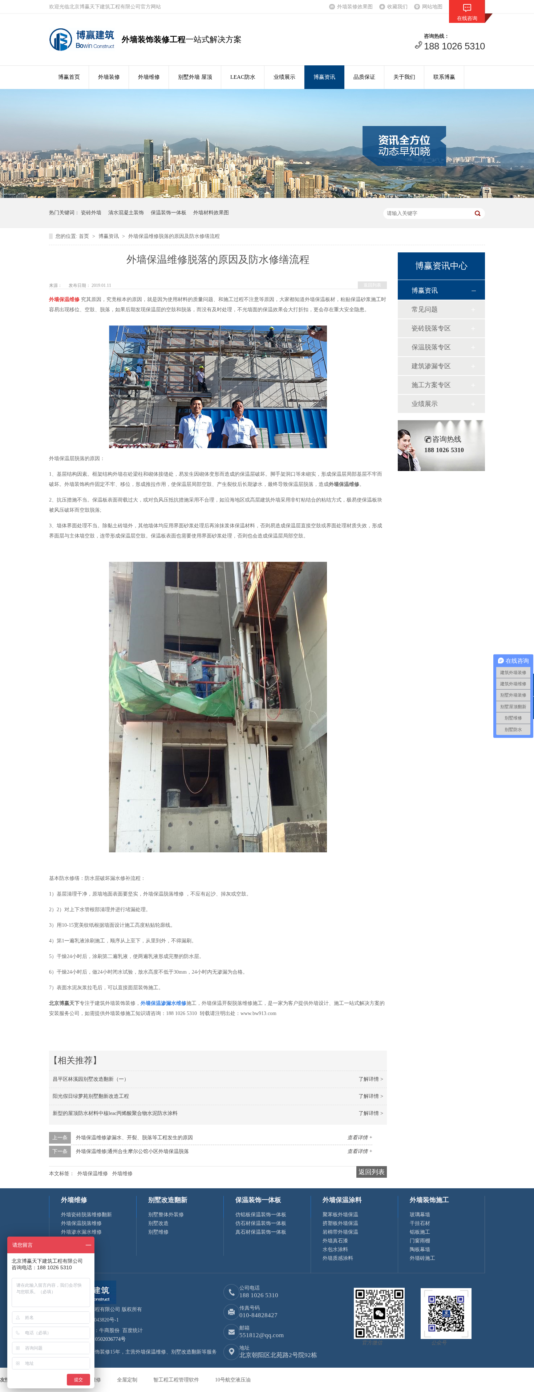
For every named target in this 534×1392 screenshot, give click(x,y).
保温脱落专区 (431, 347)
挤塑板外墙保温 (340, 1223)
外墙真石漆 (335, 1240)
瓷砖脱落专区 (431, 328)
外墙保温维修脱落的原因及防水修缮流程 (174, 236)
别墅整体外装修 (166, 1214)
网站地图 (432, 6)
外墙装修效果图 (355, 6)
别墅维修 (158, 1232)
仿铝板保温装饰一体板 (260, 1214)
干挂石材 (420, 1223)
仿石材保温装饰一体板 (260, 1223)
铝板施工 (420, 1232)
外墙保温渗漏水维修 (163, 1003)
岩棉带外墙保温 (340, 1232)
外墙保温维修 (92, 1173)
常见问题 (425, 309)
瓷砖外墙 (91, 212)
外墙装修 (109, 77)
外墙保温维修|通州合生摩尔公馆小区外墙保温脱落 (132, 1151)
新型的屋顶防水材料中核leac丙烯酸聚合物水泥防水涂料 (115, 1113)
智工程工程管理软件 (177, 1380)
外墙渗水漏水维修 (81, 1232)
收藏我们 (397, 6)
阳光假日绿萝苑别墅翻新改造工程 (91, 1096)
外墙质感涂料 (338, 1258)
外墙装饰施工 (429, 1200)
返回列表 (372, 285)
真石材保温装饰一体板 (260, 1232)
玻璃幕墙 (420, 1214)
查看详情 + (359, 1137)
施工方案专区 (431, 385)
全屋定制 (128, 1380)
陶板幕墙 (420, 1249)
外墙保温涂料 (342, 1200)
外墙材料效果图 (211, 212)
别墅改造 (158, 1223)
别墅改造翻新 (167, 1200)
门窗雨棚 (420, 1240)
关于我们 (404, 77)
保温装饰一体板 (168, 212)
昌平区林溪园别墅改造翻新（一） (91, 1079)
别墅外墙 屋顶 (195, 77)
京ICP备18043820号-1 (95, 1320)
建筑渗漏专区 (431, 366)
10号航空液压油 (233, 1380)
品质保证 (364, 77)
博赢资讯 (324, 77)
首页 (84, 236)
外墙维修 (149, 77)
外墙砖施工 (422, 1258)
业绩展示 (284, 77)
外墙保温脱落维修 (81, 1223)
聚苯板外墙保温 (340, 1214)
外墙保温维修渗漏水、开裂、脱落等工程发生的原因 (134, 1137)
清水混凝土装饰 (126, 212)
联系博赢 (444, 77)
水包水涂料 (335, 1249)
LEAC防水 (242, 77)
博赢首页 (69, 77)
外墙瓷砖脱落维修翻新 (86, 1214)
